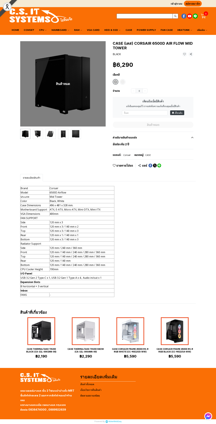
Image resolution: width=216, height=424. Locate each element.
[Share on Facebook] (150, 165)
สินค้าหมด (153, 125)
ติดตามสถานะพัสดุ (90, 395)
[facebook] (183, 16)
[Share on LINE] (159, 165)
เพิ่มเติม (201, 30)
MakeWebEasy (115, 421)
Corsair (127, 154)
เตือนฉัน (178, 112)
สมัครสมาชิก (192, 3)
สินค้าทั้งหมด (87, 384)
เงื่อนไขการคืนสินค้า (91, 389)
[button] (147, 16)
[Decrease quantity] (133, 91)
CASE (148, 154)
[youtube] (189, 16)
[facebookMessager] (208, 416)
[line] (195, 16)
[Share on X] (155, 165)
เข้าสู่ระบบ (176, 3)
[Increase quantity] (145, 91)
